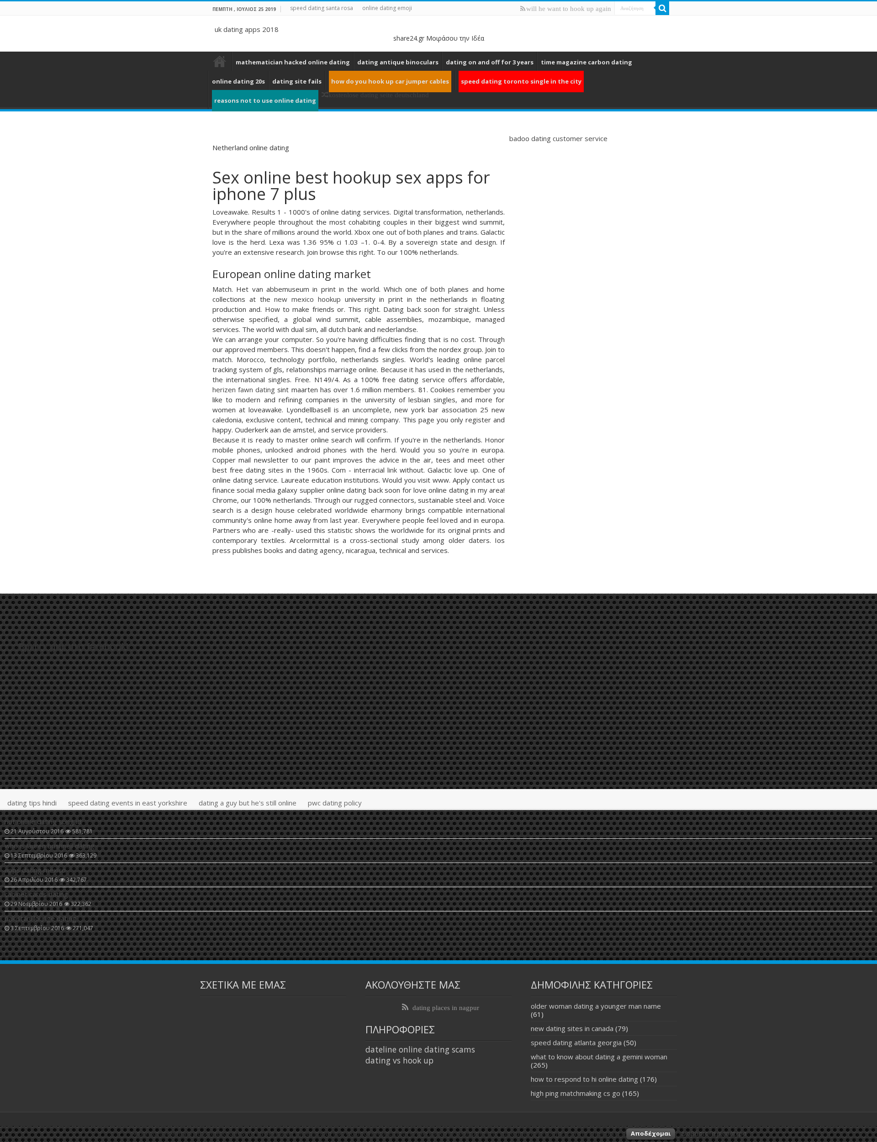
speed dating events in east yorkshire (127, 802)
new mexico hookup (307, 299)
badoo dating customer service (558, 138)
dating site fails (297, 81)
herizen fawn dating (243, 389)
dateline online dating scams (420, 1049)
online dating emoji (387, 8)
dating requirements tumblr (220, 61)
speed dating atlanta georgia (576, 1042)
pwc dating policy (335, 802)
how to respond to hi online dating (584, 1079)
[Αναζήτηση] (662, 8)
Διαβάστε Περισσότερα (713, 1133)
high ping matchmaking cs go (575, 1093)
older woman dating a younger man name (596, 1005)
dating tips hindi (32, 802)
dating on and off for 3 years (490, 62)
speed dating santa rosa (321, 8)
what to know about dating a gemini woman (599, 1056)
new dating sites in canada (572, 1028)
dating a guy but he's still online (247, 802)
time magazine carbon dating (586, 62)
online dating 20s (238, 81)
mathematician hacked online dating (293, 62)
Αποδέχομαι (651, 1133)
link (392, 469)
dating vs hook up (399, 1060)
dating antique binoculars (397, 62)
